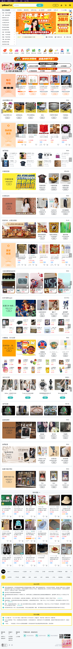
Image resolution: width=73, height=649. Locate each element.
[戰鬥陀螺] (66, 70)
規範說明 (60, 598)
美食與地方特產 (5, 44)
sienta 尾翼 (51, 571)
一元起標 (24, 571)
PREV (2, 111)
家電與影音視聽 (5, 41)
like (22, 144)
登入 (56, 5)
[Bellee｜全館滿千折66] (11, 390)
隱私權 (60, 645)
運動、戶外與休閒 (6, 34)
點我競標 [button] (42, 189)
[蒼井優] (54, 64)
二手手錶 (37, 571)
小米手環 (9, 577)
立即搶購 (21, 93)
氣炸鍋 (47, 577)
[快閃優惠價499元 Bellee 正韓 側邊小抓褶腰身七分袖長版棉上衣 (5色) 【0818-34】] (7, 384)
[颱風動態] (42, 64)
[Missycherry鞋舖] (63, 390)
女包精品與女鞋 (5, 22)
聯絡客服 (11, 638)
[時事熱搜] (36, 59)
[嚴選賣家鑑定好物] (44, 23)
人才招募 (18, 636)
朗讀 (70, 11)
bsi (4, 645)
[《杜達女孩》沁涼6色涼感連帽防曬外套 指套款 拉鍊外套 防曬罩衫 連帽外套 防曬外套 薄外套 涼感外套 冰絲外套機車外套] (33, 387)
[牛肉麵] (42, 70)
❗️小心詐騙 (63, 10)
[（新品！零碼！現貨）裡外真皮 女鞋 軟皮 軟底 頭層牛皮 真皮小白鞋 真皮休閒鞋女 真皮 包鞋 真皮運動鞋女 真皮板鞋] (68, 382)
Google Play (68, 637)
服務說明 (3, 638)
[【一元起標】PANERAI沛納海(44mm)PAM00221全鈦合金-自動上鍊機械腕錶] (42, 384)
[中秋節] (66, 64)
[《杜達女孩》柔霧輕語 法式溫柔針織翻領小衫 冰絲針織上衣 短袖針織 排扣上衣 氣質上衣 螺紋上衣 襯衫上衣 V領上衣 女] (25, 384)
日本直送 (19, 10)
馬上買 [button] (42, 238)
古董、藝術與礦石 (6, 15)
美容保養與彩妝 (5, 29)
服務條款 (56, 645)
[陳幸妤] (54, 70)
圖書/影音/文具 (5, 17)
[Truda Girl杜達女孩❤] (28, 390)
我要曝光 (8, 91)
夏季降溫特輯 (25, 37)
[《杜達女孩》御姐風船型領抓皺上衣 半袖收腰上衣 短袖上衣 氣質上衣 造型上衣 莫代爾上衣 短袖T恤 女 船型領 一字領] (33, 382)
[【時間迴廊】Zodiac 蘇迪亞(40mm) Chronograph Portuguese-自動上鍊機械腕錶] (50, 387)
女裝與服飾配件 (5, 20)
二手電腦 (68, 577)
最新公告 (11, 640)
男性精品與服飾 (5, 27)
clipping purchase (25, 144)
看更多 (67, 100)
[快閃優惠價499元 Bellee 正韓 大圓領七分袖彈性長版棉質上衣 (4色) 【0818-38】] (16, 382)
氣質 (66, 571)
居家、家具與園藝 (6, 32)
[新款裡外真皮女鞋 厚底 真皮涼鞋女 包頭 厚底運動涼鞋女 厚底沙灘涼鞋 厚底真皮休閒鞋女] (68, 387)
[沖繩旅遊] (30, 70)
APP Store (68, 635)
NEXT (71, 111)
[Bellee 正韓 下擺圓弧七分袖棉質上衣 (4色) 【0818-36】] (16, 387)
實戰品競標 (66, 171)
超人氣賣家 (41, 10)
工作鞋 (43, 571)
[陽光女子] (30, 64)
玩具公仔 (56, 10)
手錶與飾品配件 (5, 25)
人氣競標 (49, 10)
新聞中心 (3, 636)
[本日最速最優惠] (67, 643)
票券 (30, 577)
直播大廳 (67, 403)
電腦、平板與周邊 (6, 37)
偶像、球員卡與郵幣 (6, 12)
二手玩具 (17, 577)
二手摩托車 (59, 571)
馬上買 (67, 220)
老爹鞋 (23, 577)
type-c (8, 571)
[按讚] (13, 287)
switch (35, 577)
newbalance (16, 571)
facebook (9, 645)
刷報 (3, 571)
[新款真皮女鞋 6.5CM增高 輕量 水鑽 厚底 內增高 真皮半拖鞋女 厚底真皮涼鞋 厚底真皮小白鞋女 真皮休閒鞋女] (59, 384)
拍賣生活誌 (33, 10)
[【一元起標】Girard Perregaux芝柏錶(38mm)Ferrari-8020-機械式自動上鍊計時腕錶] (50, 382)
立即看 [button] (9, 184)
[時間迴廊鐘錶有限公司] (45, 390)
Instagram (12, 645)
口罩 (41, 577)
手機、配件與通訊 (6, 39)
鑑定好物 (26, 10)
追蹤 (10, 397)
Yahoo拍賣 (7, 5)
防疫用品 (61, 577)
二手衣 (53, 577)
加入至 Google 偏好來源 (70, 14)
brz (30, 571)
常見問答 (11, 636)
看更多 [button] (9, 208)
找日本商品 (66, 297)
